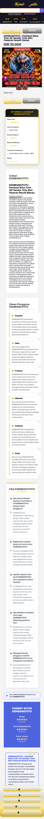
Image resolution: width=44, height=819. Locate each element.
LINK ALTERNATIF (23, 807)
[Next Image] (40, 68)
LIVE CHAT (23, 812)
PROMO (23, 790)
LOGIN (12, 31)
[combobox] (20, 10)
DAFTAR (32, 31)
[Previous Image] (4, 68)
